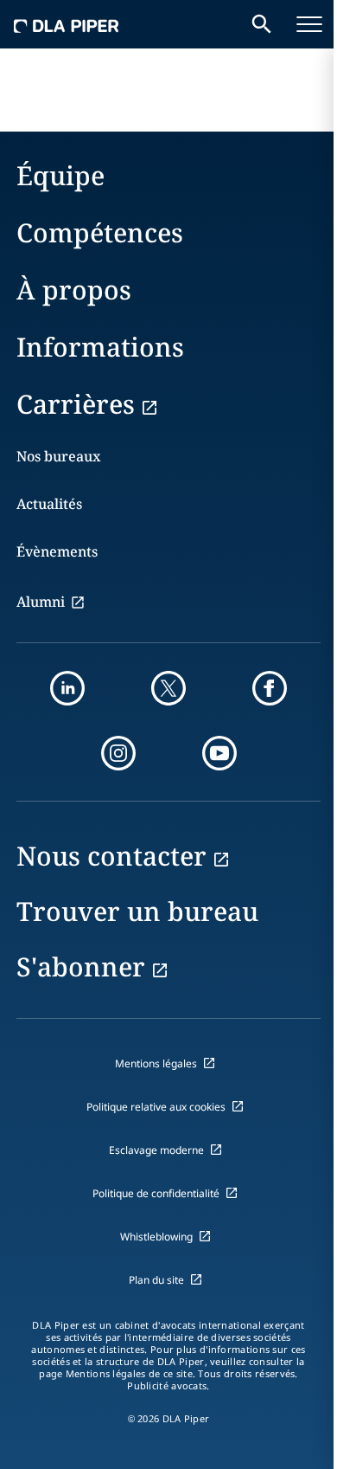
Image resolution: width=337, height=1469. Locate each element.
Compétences (99, 232)
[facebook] (269, 688)
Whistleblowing (156, 1236)
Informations (100, 346)
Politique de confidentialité (155, 1193)
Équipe (60, 175)
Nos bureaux (58, 456)
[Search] (262, 24)
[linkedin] (67, 688)
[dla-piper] (66, 24)
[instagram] (118, 753)
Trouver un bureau (137, 911)
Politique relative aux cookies (156, 1106)
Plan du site (156, 1279)
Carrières (75, 404)
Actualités (49, 503)
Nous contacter (111, 855)
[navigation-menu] (309, 24)
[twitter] (168, 688)
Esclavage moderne (156, 1150)
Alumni (40, 601)
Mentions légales (156, 1063)
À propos (73, 289)
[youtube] (219, 753)
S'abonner (80, 966)
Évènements (57, 551)
